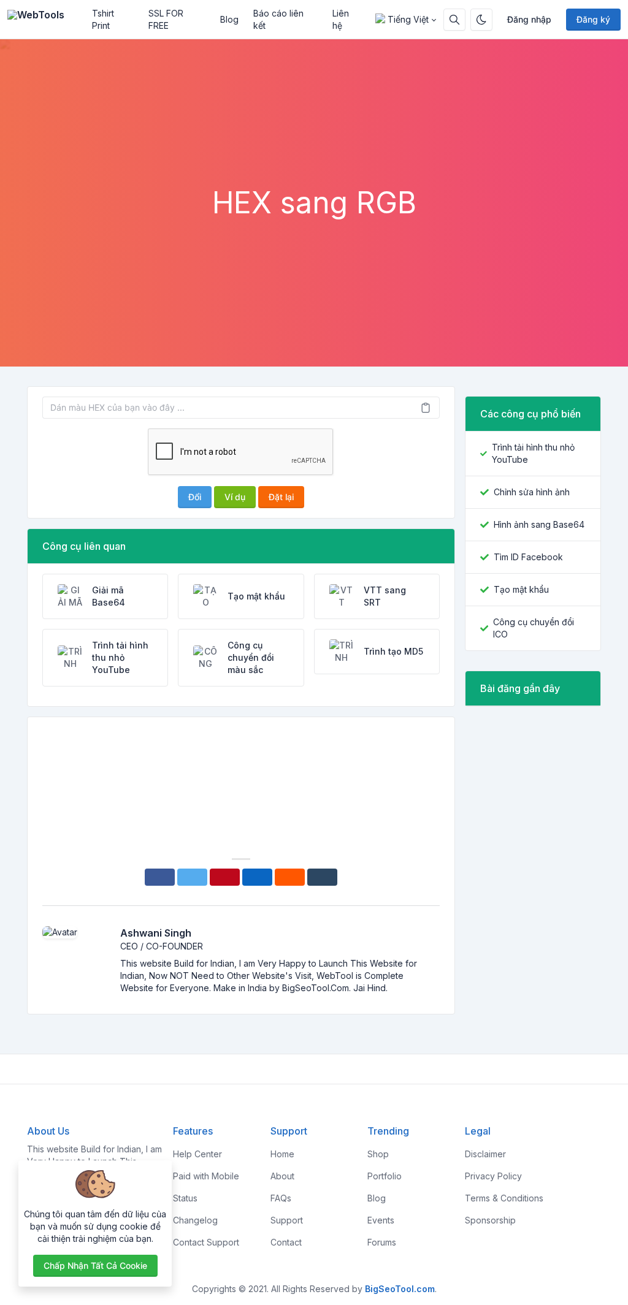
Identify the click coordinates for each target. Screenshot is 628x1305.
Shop (378, 1154)
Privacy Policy (493, 1176)
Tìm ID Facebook (528, 557)
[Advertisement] (314, 151)
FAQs (280, 1198)
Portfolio (384, 1176)
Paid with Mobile (206, 1176)
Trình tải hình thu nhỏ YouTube (533, 453)
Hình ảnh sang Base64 (539, 524)
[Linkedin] (257, 877)
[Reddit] (290, 877)
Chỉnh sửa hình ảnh (532, 492)
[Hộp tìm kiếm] (454, 20)
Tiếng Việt (408, 19)
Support (286, 1220)
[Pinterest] (225, 877)
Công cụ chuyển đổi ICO (533, 628)
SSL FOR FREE (165, 19)
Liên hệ (340, 19)
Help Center (197, 1154)
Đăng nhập (529, 19)
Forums (381, 1242)
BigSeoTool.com (400, 1289)
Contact (286, 1242)
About (282, 1176)
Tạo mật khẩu (521, 589)
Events (380, 1220)
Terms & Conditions (504, 1198)
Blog (229, 19)
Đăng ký (593, 19)
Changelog (195, 1220)
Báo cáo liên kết (278, 19)
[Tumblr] (322, 877)
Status (185, 1198)
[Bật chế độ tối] (481, 20)
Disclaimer (485, 1154)
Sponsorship (490, 1220)
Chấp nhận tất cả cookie (95, 1265)
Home (282, 1154)
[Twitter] (192, 877)
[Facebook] (160, 877)
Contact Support (206, 1242)
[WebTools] (46, 19)
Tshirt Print (103, 19)
